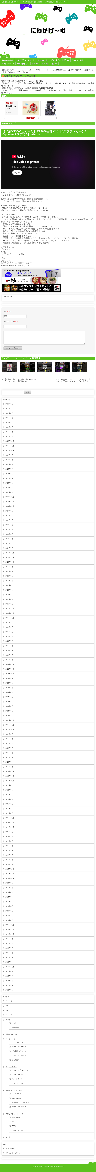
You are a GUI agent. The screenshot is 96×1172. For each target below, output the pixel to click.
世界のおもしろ (23, 64)
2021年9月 (9, 678)
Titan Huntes (16, 1117)
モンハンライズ (17, 1079)
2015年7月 (9, 976)
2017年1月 (9, 920)
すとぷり (15, 1023)
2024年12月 (10, 497)
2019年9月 (9, 785)
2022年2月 (9, 655)
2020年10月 (10, 729)
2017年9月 (9, 883)
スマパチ (45, 64)
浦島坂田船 (15, 1027)
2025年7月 (9, 464)
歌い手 (54, 64)
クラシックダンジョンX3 (20, 1070)
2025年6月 (9, 469)
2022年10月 (10, 618)
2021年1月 (9, 715)
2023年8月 (9, 571)
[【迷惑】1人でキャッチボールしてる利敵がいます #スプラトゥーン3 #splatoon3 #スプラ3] (27, 367)
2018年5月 (9, 850)
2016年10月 (10, 934)
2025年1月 (9, 492)
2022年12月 (10, 608)
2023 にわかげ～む (46, 1166)
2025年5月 (9, 474)
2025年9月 (9, 455)
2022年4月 (9, 646)
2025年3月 (9, 483)
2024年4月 (9, 534)
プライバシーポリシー (14, 1153)
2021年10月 (10, 674)
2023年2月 (9, 599)
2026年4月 (9, 422)
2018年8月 (9, 836)
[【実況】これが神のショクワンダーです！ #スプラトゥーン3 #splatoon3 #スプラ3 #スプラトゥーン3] (79, 367)
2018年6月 (9, 846)
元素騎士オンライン (18, 1130)
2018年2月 (9, 864)
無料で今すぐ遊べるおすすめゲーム (16, 81)
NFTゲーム (15, 1126)
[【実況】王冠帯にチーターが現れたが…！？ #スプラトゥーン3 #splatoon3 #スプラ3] (62, 367)
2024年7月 (9, 520)
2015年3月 (9, 981)
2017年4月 (9, 906)
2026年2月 (9, 432)
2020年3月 (9, 757)
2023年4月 (9, 590)
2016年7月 (9, 948)
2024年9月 (9, 511)
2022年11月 (10, 613)
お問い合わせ (10, 1148)
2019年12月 (10, 771)
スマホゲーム (43, 60)
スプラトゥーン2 (17, 1074)
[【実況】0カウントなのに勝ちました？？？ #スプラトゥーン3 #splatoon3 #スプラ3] (44, 367)
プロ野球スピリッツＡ (19, 1051)
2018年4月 (9, 855)
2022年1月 (9, 660)
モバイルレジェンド (18, 1042)
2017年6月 (9, 897)
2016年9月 (9, 939)
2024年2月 (9, 543)
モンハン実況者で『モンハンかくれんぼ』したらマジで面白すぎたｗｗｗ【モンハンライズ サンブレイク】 (72, 380)
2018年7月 (9, 841)
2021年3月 (9, 706)
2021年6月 (9, 692)
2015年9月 (9, 971)
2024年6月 (9, 525)
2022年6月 (9, 636)
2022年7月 (9, 632)
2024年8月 (9, 515)
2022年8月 (9, 627)
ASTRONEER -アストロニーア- (21, 1102)
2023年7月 (9, 576)
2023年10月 (10, 562)
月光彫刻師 (15, 1060)
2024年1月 (9, 548)
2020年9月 (9, 734)
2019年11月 (10, 776)
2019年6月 (9, 795)
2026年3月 (9, 427)
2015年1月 (9, 985)
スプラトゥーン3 (8, 64)
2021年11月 (10, 669)
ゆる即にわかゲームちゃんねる (20, 75)
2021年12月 (10, 664)
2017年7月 (9, 892)
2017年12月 (10, 869)
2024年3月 (9, 539)
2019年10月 (10, 781)
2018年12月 (10, 818)
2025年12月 (10, 441)
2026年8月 (9, 404)
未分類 (8, 1137)
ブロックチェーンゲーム (60, 60)
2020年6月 (9, 748)
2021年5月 (9, 697)
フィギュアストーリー (19, 1055)
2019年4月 (9, 804)
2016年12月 (10, 925)
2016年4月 (9, 957)
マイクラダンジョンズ (19, 1106)
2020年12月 (10, 720)
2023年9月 (9, 567)
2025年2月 (9, 487)
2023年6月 (9, 581)
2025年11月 (10, 446)
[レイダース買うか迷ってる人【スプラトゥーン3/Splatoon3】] (9, 367)
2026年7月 (9, 408)
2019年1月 (9, 813)
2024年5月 (9, 529)
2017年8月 (9, 888)
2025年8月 (9, 460)
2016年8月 (9, 943)
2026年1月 (9, 436)
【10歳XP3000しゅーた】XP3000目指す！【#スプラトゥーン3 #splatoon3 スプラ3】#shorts (46, 133)
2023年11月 (10, 557)
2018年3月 (9, 860)
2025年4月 (9, 478)
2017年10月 (10, 878)
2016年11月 (10, 929)
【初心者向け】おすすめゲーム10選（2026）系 (21, 88)
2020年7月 (9, 743)
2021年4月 (9, 702)
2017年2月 (9, 915)
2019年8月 (9, 790)
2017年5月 (9, 902)
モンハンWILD (77, 60)
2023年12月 (10, 553)
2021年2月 (9, 711)
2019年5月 (9, 799)
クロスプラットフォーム (25, 60)
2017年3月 (9, 911)
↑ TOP (92, 1162)
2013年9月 (9, 990)
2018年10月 (10, 827)
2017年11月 (10, 874)
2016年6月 (9, 953)
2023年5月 (9, 585)
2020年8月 (9, 739)
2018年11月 (10, 822)
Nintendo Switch (7, 60)
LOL (7, 1010)
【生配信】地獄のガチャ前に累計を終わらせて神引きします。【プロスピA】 (20, 380)
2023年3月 (9, 595)
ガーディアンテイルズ (19, 1046)
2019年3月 (9, 809)
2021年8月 (9, 683)
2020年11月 (10, 725)
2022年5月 (9, 641)
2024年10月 (10, 506)
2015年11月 (10, 967)
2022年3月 (9, 650)
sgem (13, 1121)
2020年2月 (9, 762)
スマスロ (35, 64)
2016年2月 (9, 962)
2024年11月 (10, 502)
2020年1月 (9, 767)
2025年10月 (10, 450)
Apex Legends (16, 1098)
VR (7, 1006)
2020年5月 (9, 753)
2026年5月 (9, 418)
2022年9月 (9, 622)
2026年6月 (9, 413)
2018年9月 (9, 832)
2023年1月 (9, 604)
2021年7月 (9, 688)
